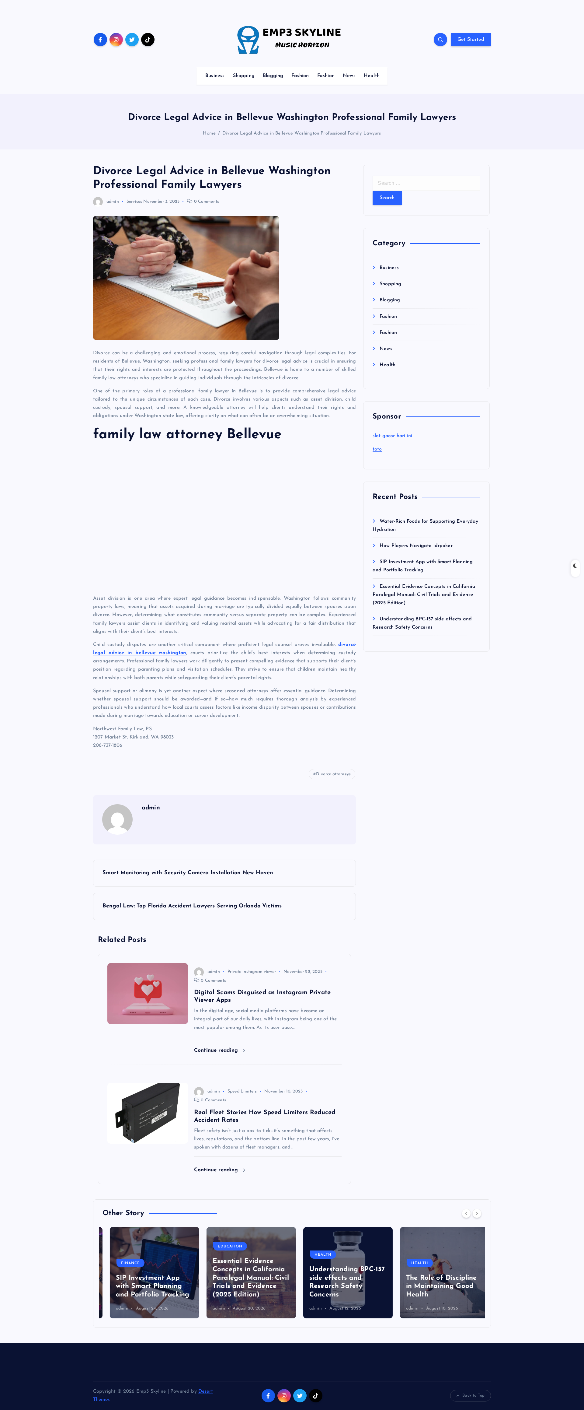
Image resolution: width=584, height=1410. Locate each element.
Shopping (244, 75)
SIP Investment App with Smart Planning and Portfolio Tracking (145, 1286)
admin (112, 201)
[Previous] (466, 1213)
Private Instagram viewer (252, 972)
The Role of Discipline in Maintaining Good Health (434, 1286)
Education (222, 1246)
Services (134, 201)
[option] (147, 1272)
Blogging (273, 75)
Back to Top (473, 1396)
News (349, 75)
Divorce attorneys (333, 774)
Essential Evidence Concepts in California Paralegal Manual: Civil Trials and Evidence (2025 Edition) (424, 594)
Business (214, 75)
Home (209, 133)
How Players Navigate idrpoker (416, 545)
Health (372, 75)
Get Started (470, 39)
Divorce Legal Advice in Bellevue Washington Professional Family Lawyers (301, 133)
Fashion (300, 75)
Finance (123, 1263)
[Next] (476, 1213)
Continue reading (217, 1050)
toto (377, 449)
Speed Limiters (242, 1091)
